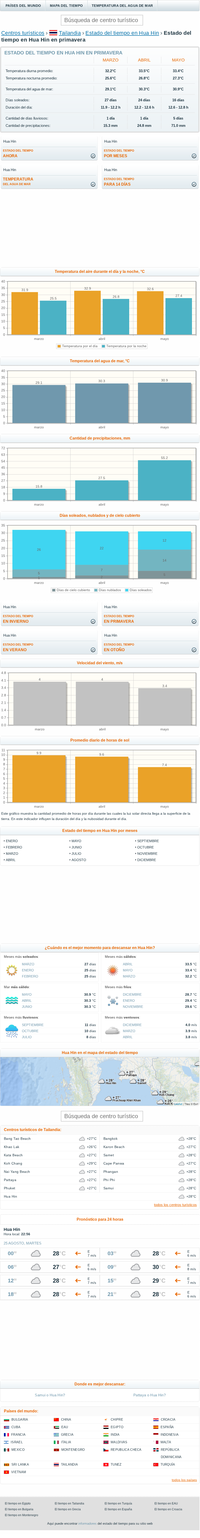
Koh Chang (13, 1163)
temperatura (18, 181)
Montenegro (73, 1450)
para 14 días (119, 181)
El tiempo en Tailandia (69, 1503)
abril (144, 60)
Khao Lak (11, 1147)
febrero (14, 847)
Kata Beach (13, 1155)
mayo (178, 60)
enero (12, 841)
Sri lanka (20, 1464)
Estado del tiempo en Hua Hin (122, 33)
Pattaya (10, 1180)
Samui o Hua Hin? (50, 1395)
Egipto (117, 1427)
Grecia (67, 1434)
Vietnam (18, 1472)
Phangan (110, 1172)
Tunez (116, 1464)
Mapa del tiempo (66, 6)
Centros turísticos (23, 33)
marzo (110, 60)
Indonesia (170, 1434)
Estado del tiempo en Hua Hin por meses (99, 831)
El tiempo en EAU (166, 1503)
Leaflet (178, 1104)
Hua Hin (10, 1196)
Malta (166, 1442)
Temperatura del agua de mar (122, 6)
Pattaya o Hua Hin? (149, 1395)
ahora (18, 153)
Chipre (117, 1419)
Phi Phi (109, 1180)
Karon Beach (114, 1147)
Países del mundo (23, 6)
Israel (17, 1442)
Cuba (15, 1427)
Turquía (168, 1464)
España (167, 1427)
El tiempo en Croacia (168, 1509)
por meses (119, 153)
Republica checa (126, 1450)
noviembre (147, 853)
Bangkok (110, 1139)
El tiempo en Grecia (68, 1509)
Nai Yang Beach (17, 1172)
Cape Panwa (113, 1163)
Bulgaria (19, 1419)
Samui (108, 1188)
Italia (66, 1442)
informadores (87, 1523)
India (115, 1434)
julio (76, 853)
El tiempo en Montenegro (21, 1515)
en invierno (18, 618)
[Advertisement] (100, 228)
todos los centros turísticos (175, 1205)
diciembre (146, 860)
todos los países (184, 1480)
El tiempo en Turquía (118, 1503)
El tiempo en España (118, 1509)
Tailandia (70, 33)
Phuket (9, 1188)
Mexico (18, 1450)
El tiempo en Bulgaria (19, 1509)
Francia (18, 1434)
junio (77, 847)
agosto (79, 860)
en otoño (119, 647)
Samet (108, 1155)
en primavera (119, 618)
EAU (64, 1427)
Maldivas (119, 1442)
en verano (18, 647)
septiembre (148, 841)
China (66, 1419)
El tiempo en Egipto (18, 1503)
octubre (145, 847)
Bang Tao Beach (17, 1139)
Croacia (168, 1419)
